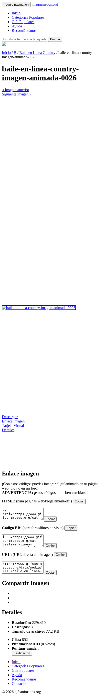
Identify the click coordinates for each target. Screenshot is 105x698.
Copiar (79, 501)
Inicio (16, 13)
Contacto (19, 683)
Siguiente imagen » (17, 94)
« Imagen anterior (15, 90)
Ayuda (17, 26)
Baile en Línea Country (37, 53)
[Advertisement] (52, 148)
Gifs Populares (23, 22)
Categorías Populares (28, 17)
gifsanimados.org (45, 4)
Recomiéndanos (24, 30)
